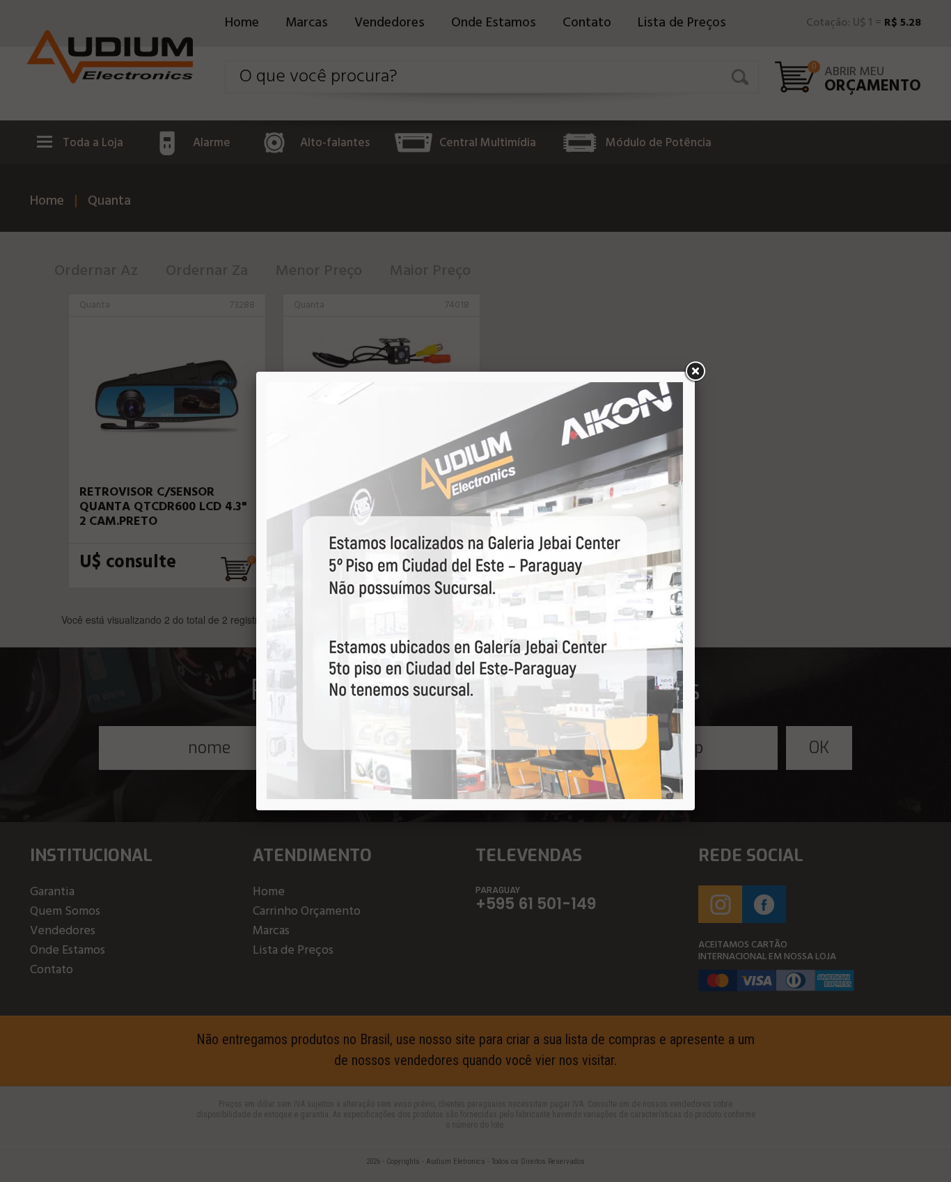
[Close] (694, 371)
